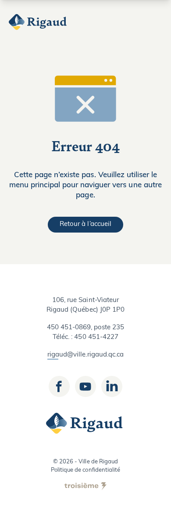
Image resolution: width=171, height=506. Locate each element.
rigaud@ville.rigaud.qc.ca (85, 355)
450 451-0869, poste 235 (86, 327)
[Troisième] (85, 486)
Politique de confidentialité (85, 470)
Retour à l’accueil (85, 224)
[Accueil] (38, 22)
